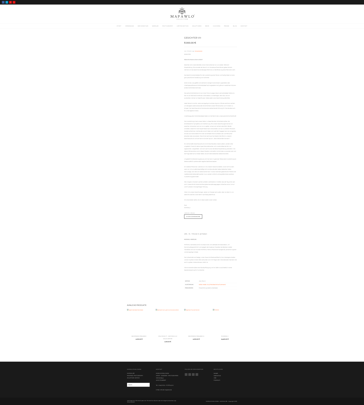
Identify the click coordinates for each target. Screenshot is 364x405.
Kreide (204, 284)
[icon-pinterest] (14, 2)
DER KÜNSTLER (143, 26)
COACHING (216, 26)
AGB (215, 378)
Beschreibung (188, 228)
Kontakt (244, 26)
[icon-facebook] (3, 2)
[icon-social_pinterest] (197, 374)
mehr (207, 26)
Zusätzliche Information (203, 228)
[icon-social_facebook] (186, 374)
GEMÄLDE (155, 26)
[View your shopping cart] (360, 14)
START (119, 26)
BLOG (235, 26)
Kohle (200, 284)
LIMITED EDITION (182, 26)
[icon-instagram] (11, 2)
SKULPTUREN (196, 26)
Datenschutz (217, 375)
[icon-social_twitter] (194, 374)
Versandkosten (198, 51)
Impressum (217, 380)
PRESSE (226, 26)
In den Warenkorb (193, 216)
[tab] (189, 228)
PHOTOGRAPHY (167, 26)
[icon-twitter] (7, 2)
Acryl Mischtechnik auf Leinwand (216, 284)
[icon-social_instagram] (190, 374)
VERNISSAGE (129, 26)
